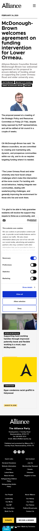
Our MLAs (9, 502)
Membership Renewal (30, 466)
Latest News (9, 472)
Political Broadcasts (30, 508)
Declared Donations (9, 463)
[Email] (15, 527)
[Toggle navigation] (34, 5)
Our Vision (30, 502)
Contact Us (30, 511)
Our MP (9, 505)
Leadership (9, 498)
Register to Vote (30, 475)
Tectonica (31, 526)
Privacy (8, 469)
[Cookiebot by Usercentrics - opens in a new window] (28, 220)
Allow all (19, 294)
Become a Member (26, 520)
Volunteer (30, 472)
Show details (27, 287)
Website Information (9, 466)
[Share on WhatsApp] (12, 527)
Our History (30, 498)
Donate (30, 469)
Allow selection (19, 301)
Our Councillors (9, 508)
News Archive (9, 475)
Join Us (30, 463)
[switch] (33, 265)
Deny (19, 308)
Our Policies (30, 505)
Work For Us (9, 511)
